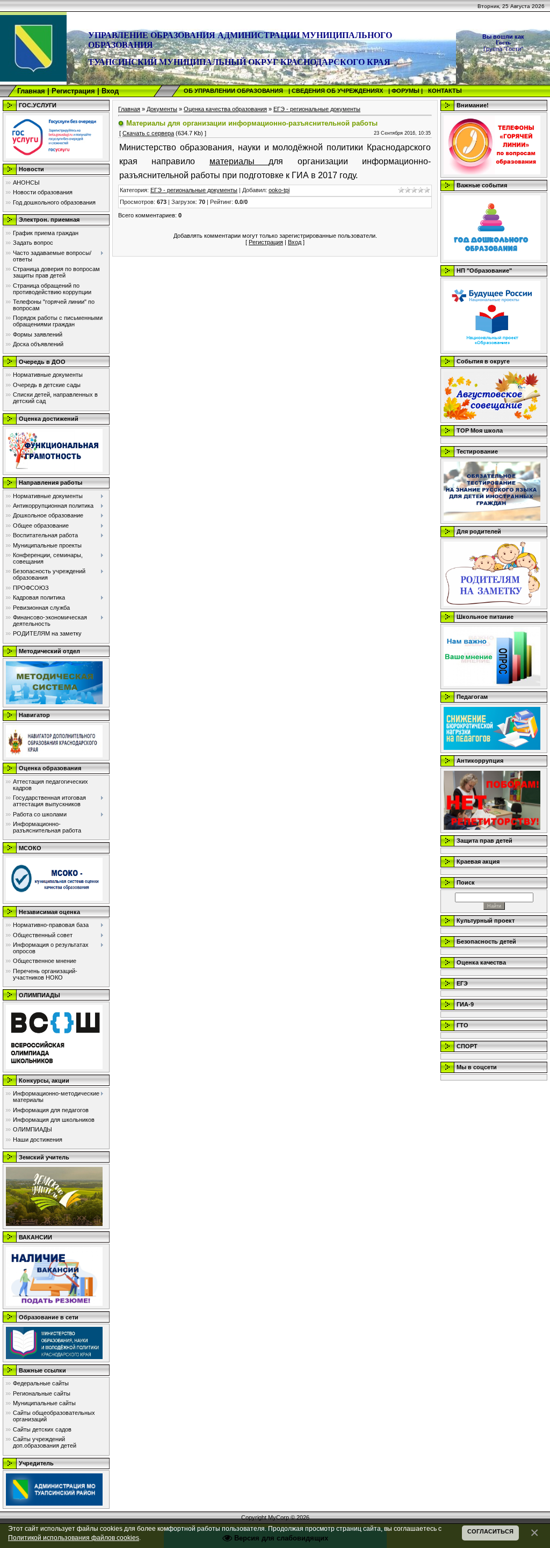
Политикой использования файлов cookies (73, 1537)
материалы (239, 161)
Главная (31, 91)
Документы (162, 109)
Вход (110, 91)
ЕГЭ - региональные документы (316, 109)
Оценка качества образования (225, 109)
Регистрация (73, 91)
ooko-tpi (279, 190)
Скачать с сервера (148, 133)
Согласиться (490, 1531)
